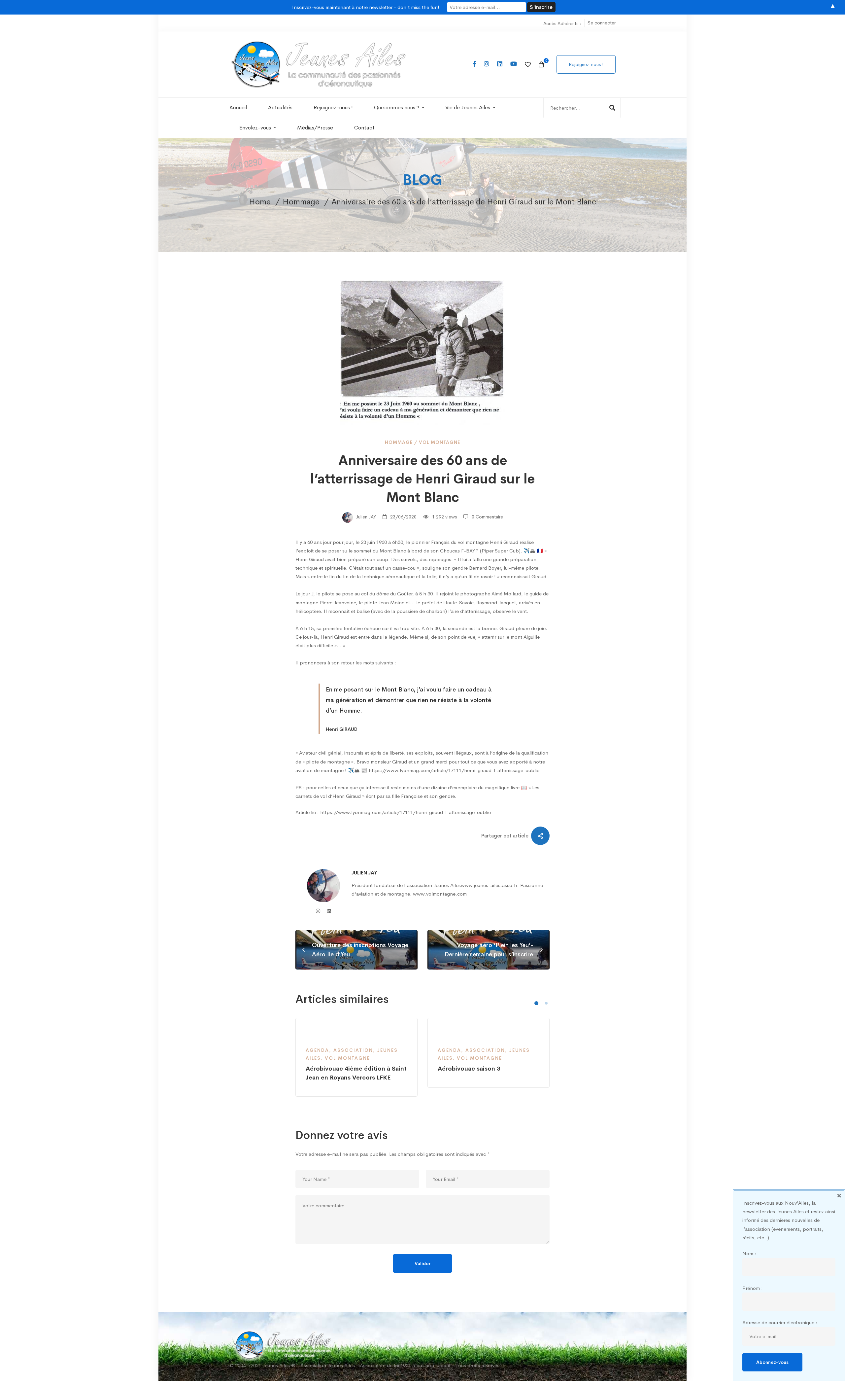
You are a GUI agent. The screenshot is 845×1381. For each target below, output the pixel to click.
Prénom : (752, 1288)
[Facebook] (474, 64)
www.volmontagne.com (440, 894)
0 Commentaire (487, 517)
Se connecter (602, 23)
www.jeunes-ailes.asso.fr (489, 885)
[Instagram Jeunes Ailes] (486, 64)
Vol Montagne (439, 442)
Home (260, 202)
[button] (536, 1003)
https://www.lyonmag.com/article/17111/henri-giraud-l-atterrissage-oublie (405, 812)
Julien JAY (365, 517)
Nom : (749, 1253)
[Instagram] (318, 910)
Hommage (301, 202)
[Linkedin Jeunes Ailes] (500, 64)
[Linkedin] (328, 910)
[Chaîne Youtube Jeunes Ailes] (513, 64)
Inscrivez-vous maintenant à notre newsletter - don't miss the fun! (365, 7)
